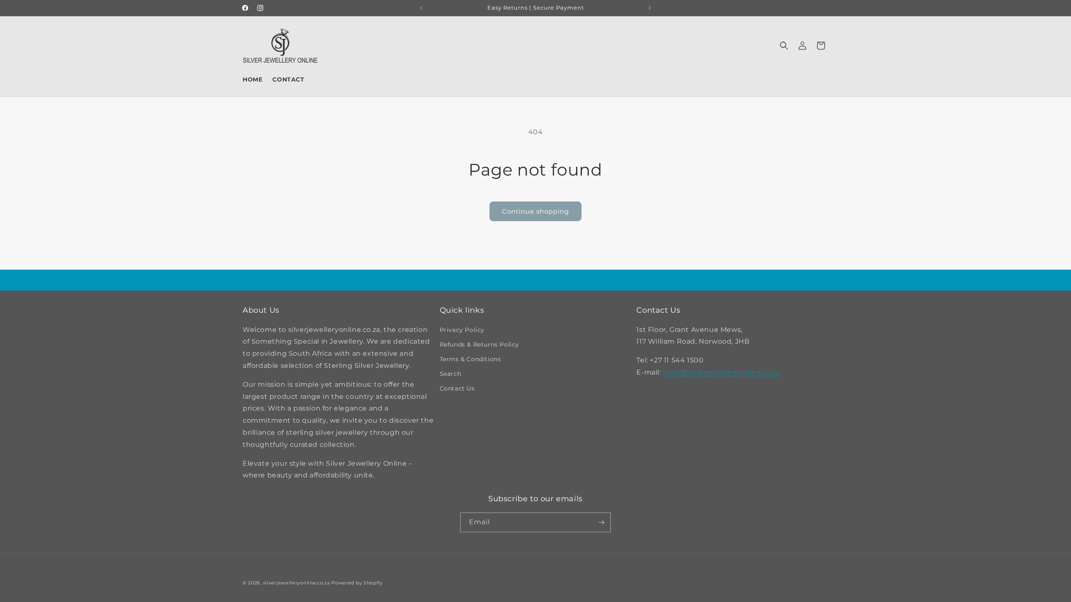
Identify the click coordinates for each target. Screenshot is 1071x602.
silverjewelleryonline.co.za (296, 583)
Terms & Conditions (470, 359)
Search (450, 374)
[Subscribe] (601, 522)
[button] (784, 45)
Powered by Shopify (357, 583)
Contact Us (457, 388)
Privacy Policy (462, 330)
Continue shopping (535, 211)
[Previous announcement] (421, 8)
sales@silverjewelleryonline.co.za (721, 372)
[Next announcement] (650, 8)
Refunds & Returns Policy (479, 344)
